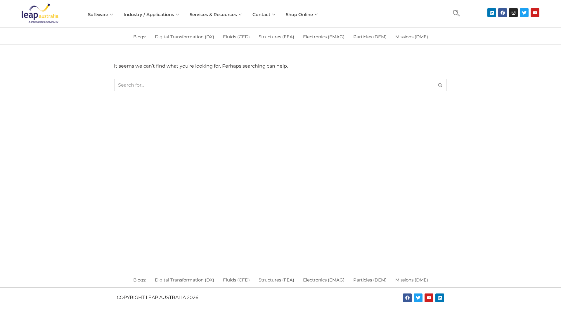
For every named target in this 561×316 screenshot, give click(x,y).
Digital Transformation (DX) (184, 37)
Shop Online (299, 14)
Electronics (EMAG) (323, 37)
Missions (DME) (411, 37)
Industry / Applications (149, 14)
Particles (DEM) (370, 37)
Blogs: (139, 37)
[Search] (440, 85)
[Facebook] (502, 12)
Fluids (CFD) (236, 37)
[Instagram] (513, 12)
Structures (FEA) (276, 37)
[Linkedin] (491, 12)
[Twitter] (524, 12)
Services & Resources (213, 14)
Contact (261, 14)
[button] (456, 14)
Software (98, 14)
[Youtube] (535, 12)
